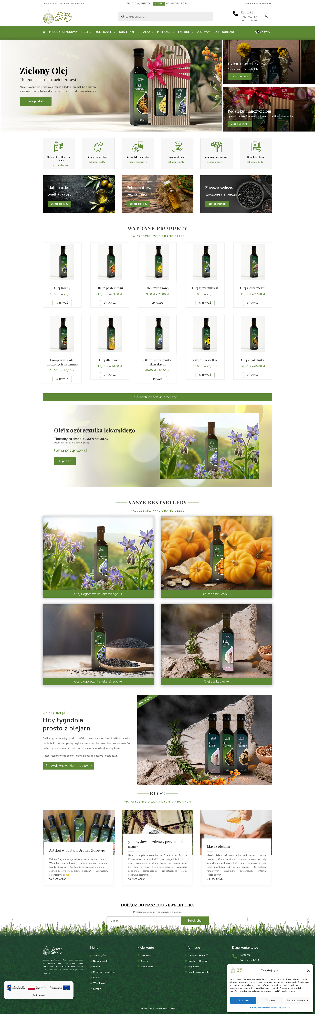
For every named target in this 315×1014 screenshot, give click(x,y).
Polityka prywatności (280, 1007)
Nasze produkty (36, 101)
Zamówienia (147, 966)
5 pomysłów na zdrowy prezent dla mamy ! (156, 844)
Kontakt (247, 12)
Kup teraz (65, 461)
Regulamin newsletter (199, 972)
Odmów (270, 1000)
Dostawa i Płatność (198, 955)
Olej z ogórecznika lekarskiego (96, 594)
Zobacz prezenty (239, 76)
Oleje (85, 32)
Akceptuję (243, 1000)
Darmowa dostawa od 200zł (257, 3)
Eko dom (184, 32)
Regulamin (193, 966)
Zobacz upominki (239, 123)
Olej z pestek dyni (215, 594)
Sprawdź (62, 302)
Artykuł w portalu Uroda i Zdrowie (77, 850)
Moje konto (266, 16)
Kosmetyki (126, 32)
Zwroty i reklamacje (198, 961)
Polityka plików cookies (259, 1007)
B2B (216, 32)
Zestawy (203, 32)
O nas (96, 977)
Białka (145, 32)
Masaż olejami (218, 846)
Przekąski (164, 32)
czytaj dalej (57, 878)
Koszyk (144, 961)
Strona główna (100, 955)
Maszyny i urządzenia (104, 972)
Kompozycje (103, 32)
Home (44, 32)
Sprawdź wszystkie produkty (155, 397)
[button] (308, 970)
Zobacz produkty (59, 203)
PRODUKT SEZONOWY (63, 32)
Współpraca (99, 983)
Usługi (96, 966)
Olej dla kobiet (214, 681)
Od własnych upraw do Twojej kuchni (64, 3)
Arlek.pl (151, 1008)
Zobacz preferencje (297, 1000)
